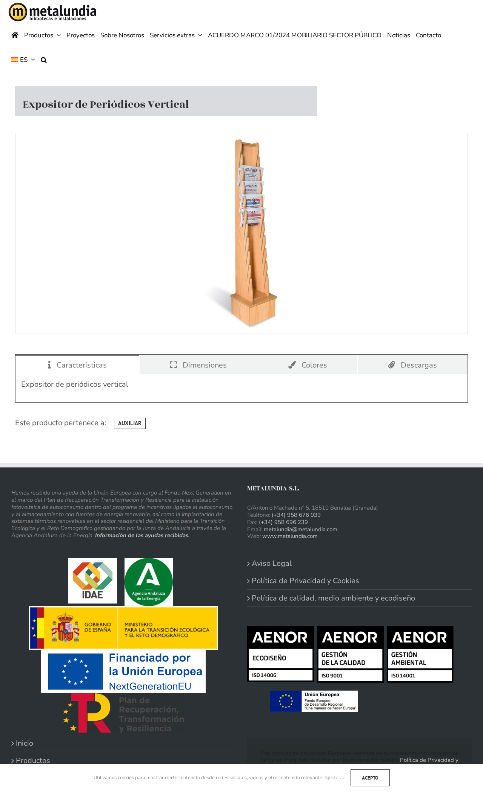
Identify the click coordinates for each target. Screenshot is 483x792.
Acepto (370, 778)
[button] (44, 59)
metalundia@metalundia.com (300, 529)
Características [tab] (81, 365)
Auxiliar (130, 423)
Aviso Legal (272, 563)
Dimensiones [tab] (204, 365)
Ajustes (333, 777)
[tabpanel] (241, 388)
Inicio (24, 743)
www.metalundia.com (290, 536)
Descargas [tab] (418, 365)
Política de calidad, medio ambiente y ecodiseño (333, 598)
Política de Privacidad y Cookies (305, 580)
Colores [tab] (313, 365)
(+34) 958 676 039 (296, 515)
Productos (33, 760)
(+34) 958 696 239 (283, 522)
